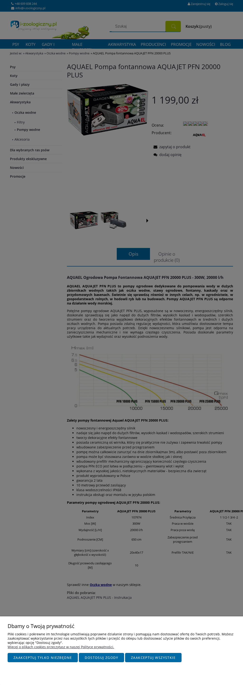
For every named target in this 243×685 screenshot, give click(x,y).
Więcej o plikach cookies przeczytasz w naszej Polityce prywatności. (61, 647)
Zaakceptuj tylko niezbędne (43, 657)
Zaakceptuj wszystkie (153, 657)
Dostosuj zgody (101, 657)
